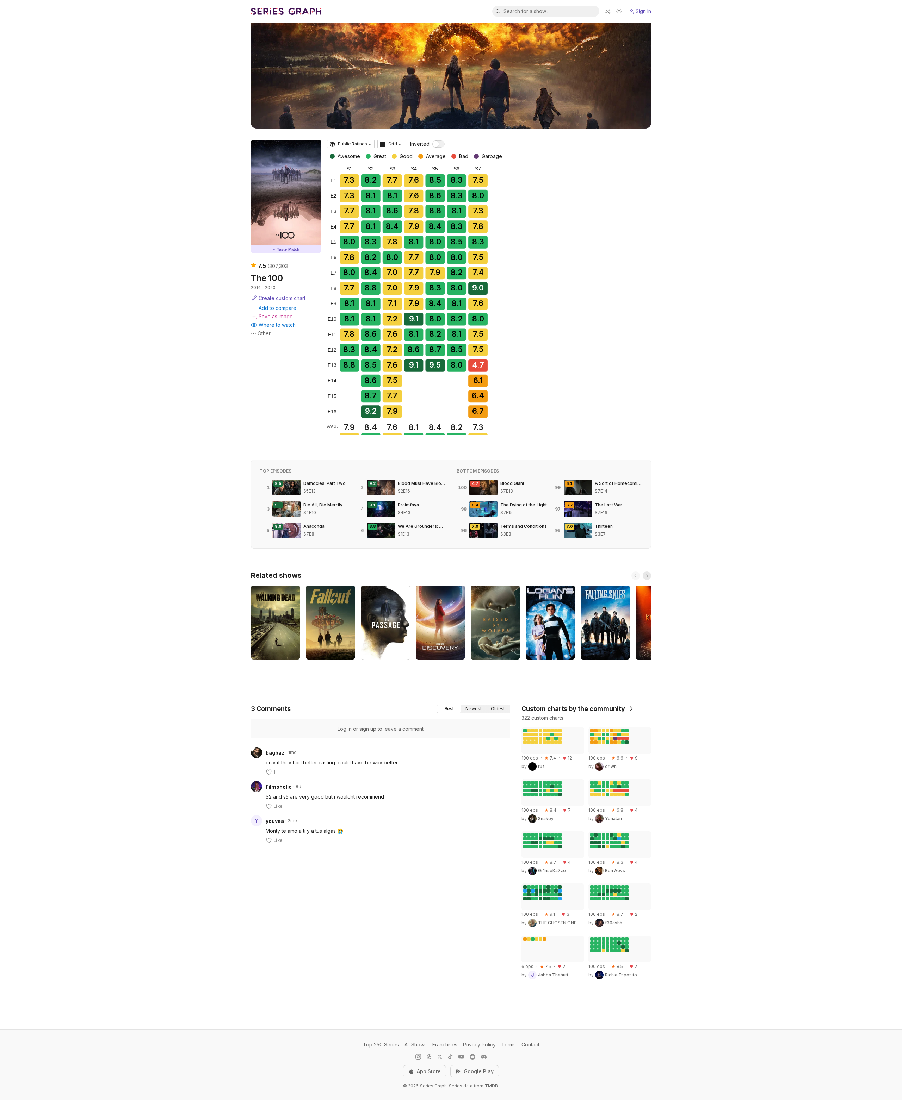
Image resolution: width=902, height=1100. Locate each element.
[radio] (449, 709)
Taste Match (286, 249)
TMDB (491, 1085)
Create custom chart (282, 298)
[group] (473, 709)
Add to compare (277, 308)
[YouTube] (461, 1057)
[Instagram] (418, 1057)
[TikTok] (450, 1056)
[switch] (438, 144)
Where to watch (277, 325)
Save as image (276, 316)
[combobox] (351, 144)
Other (264, 333)
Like (278, 806)
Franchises (444, 1045)
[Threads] (429, 1056)
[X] (439, 1056)
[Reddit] (472, 1057)
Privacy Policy (479, 1045)
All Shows (415, 1045)
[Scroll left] (635, 575)
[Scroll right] (647, 575)
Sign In (643, 11)
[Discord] (484, 1057)
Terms (508, 1045)
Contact (530, 1045)
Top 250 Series (381, 1045)
